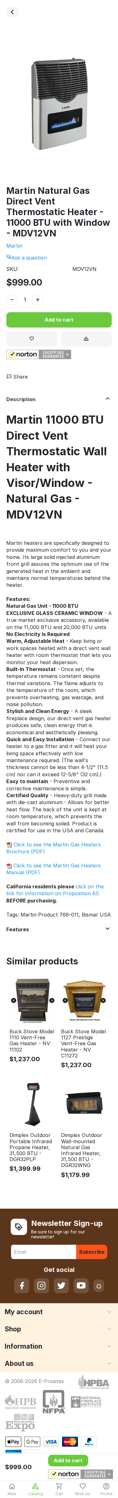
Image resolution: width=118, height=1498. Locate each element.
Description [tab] (21, 399)
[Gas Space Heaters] (12, 12)
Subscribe (91, 1252)
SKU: (12, 269)
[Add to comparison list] (86, 339)
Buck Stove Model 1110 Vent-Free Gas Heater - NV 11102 (31, 1041)
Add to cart (59, 320)
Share (20, 377)
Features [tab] (17, 929)
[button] (38, 354)
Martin (14, 246)
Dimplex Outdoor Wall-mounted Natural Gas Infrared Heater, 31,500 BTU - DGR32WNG (81, 1150)
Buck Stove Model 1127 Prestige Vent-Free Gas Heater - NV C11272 (83, 1044)
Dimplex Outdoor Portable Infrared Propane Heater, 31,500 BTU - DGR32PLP (30, 1147)
